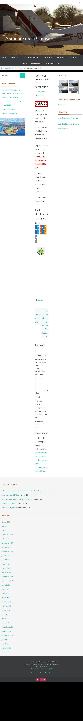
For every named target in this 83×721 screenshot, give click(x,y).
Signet (40, 298)
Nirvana (42, 671)
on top (77, 124)
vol (67, 128)
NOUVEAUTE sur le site (38, 316)
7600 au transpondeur (9, 113)
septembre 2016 (7, 634)
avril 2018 (5, 592)
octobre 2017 (6, 604)
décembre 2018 (7, 575)
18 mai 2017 (42, 91)
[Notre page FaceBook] (41, 677)
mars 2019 (5, 562)
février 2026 (6, 520)
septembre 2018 (7, 579)
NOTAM (70, 124)
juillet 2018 (6, 583)
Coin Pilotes (73, 2)
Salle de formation (8, 109)
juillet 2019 (6, 554)
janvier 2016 (6, 646)
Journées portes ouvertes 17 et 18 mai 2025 (17, 497)
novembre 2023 (7, 533)
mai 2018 (5, 587)
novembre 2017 (7, 600)
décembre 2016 (7, 625)
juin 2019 (5, 558)
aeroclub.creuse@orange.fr (43, 667)
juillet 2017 (6, 608)
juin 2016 (5, 638)
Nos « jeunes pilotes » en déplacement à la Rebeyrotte (45, 320)
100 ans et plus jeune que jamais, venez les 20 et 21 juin (22, 489)
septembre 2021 (7, 545)
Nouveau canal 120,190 (10, 97)
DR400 (60, 118)
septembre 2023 (7, 541)
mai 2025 (5, 529)
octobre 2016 (6, 630)
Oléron (74, 124)
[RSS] (44, 677)
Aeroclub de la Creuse (27, 38)
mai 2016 (5, 642)
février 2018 (6, 596)
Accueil (64, 2)
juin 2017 (5, 613)
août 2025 (5, 524)
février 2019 (6, 566)
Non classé (9, 68)
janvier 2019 (6, 571)
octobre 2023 (6, 537)
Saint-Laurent (62, 105)
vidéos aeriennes (62, 128)
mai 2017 (5, 617)
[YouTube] (37, 677)
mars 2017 (5, 621)
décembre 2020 (7, 550)
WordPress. (49, 671)
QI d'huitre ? (39, 422)
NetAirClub (56, 2)
